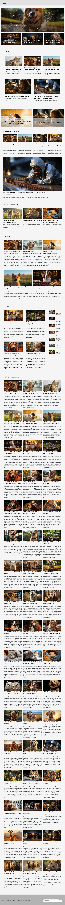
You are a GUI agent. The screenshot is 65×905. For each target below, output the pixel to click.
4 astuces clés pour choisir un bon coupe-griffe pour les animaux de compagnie (52, 633)
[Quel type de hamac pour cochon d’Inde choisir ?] (52, 213)
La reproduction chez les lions (32, 220)
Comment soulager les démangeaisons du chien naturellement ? (49, 253)
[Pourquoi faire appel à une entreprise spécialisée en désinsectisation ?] (47, 86)
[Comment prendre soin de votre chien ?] (32, 745)
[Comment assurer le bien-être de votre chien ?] (32, 20)
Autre (33, 900)
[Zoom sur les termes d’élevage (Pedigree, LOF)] (32, 715)
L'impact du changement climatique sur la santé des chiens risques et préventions (32, 253)
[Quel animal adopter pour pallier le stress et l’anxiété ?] (52, 325)
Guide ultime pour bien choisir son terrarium (58, 352)
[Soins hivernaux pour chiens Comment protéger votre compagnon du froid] (32, 61)
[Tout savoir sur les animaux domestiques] (32, 805)
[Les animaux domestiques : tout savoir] (32, 835)
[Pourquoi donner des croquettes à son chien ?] (13, 625)
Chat (3, 900)
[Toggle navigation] (4, 2)
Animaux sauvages (10, 900)
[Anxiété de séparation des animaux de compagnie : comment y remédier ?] (35, 346)
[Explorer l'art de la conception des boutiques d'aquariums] (35, 315)
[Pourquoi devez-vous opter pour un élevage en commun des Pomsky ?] (13, 685)
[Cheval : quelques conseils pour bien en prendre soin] (52, 595)
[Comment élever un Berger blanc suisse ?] (13, 565)
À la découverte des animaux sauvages (17, 96)
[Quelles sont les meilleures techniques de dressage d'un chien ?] (32, 595)
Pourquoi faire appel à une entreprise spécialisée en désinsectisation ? (24, 192)
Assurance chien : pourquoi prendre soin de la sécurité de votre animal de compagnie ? (58, 322)
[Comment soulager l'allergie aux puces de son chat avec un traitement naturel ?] (13, 61)
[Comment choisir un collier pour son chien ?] (13, 715)
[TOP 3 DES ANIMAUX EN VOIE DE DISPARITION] (13, 865)
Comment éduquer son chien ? (51, 721)
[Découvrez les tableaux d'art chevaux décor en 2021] (32, 865)
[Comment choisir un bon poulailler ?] (13, 745)
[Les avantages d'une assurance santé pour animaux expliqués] (12, 213)
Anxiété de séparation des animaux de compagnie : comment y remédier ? (35, 355)
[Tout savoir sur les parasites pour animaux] (52, 775)
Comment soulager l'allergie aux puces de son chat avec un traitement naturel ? (51, 393)
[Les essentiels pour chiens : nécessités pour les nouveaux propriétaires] (52, 565)
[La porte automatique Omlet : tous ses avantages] (13, 595)
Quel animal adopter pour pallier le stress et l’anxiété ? (58, 327)
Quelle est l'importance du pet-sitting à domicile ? (53, 42)
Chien (29, 900)
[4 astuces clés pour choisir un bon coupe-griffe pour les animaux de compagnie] (52, 625)
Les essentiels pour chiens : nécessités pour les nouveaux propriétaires (50, 573)
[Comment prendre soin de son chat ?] (13, 655)
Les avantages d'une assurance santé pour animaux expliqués (9, 222)
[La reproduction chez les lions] (32, 213)
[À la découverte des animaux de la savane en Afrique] (13, 835)
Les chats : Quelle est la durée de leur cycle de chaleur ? (58, 334)
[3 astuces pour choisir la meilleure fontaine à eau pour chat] (32, 655)
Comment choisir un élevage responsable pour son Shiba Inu (51, 69)
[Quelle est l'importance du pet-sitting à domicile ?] (32, 625)
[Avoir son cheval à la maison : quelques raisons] (13, 775)
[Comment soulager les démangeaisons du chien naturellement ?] (52, 245)
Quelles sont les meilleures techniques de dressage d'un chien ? (30, 603)
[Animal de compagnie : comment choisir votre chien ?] (32, 565)
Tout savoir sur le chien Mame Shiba (49, 122)
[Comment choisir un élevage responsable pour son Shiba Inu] (51, 61)
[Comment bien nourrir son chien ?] (52, 685)
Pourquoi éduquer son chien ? (58, 339)
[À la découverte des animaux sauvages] (18, 86)
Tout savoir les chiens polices (50, 811)
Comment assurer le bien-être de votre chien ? (18, 26)
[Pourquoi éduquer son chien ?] (52, 339)
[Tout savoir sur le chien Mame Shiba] (52, 345)
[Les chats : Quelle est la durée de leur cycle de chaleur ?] (52, 332)
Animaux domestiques (21, 900)
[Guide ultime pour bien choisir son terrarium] (52, 352)
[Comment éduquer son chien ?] (52, 715)
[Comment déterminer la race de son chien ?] (55, 138)
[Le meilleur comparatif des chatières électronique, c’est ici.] (13, 805)
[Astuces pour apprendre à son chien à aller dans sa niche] (32, 775)
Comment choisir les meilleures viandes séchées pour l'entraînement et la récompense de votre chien (46, 288)
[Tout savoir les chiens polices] (52, 805)
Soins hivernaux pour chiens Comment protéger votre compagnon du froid (32, 69)
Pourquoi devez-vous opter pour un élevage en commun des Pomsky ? (12, 693)
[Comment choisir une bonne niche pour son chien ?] (32, 685)
